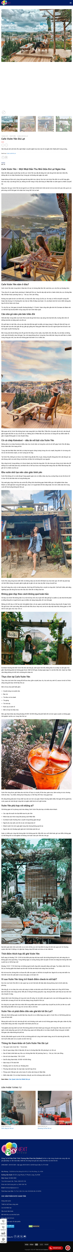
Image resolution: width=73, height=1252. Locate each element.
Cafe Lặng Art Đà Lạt (7, 1128)
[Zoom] (3, 112)
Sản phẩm (13, 136)
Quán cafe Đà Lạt (22, 136)
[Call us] (21, 1236)
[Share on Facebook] (3, 157)
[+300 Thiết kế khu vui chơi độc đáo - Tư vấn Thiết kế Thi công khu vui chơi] (7, 3)
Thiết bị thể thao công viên (9, 1204)
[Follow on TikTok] (18, 1236)
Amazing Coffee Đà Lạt (44, 1128)
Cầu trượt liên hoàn (7, 1211)
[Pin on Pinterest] (6, 157)
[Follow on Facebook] (15, 1236)
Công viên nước (6, 1201)
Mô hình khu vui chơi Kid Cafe (10, 1214)
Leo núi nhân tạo (6, 1208)
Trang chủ (4, 136)
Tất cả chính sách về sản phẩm (11, 1221)
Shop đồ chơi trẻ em (7, 1218)
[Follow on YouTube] (24, 1236)
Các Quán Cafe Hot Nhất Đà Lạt (19, 1079)
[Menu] (71, 3)
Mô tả (3, 164)
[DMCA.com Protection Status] (34, 1226)
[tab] (3, 164)
